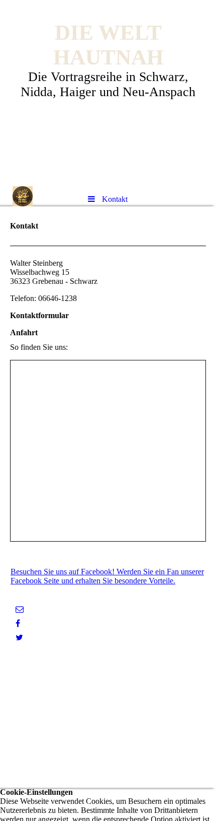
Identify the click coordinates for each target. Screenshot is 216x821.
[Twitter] (19, 637)
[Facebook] (18, 623)
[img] (22, 196)
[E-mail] (20, 609)
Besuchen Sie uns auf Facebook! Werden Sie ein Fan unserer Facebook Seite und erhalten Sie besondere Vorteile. (107, 576)
